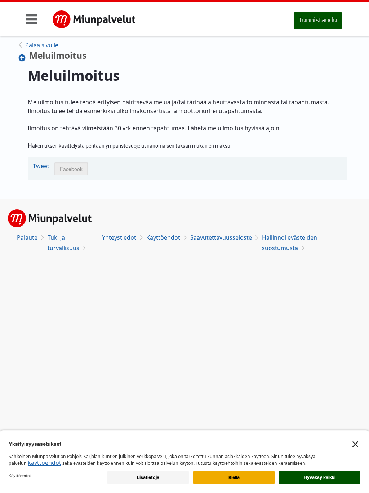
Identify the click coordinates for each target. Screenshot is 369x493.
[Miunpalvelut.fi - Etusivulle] (94, 19)
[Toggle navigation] (32, 19)
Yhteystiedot (119, 237)
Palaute (27, 237)
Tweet (41, 166)
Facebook (71, 169)
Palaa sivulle (41, 45)
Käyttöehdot (163, 237)
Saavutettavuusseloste (221, 237)
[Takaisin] (24, 57)
